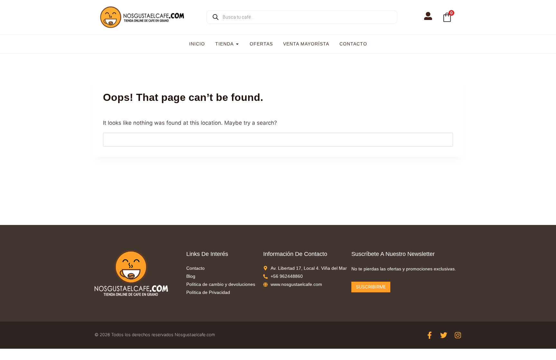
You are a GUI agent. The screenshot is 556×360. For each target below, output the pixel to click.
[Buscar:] (278, 139)
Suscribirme (371, 286)
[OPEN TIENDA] (237, 44)
